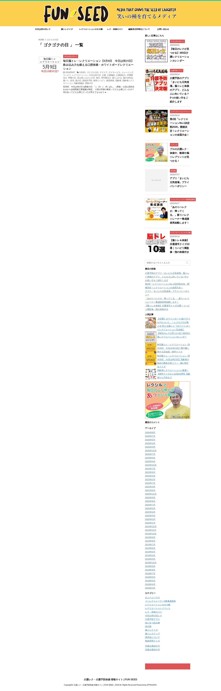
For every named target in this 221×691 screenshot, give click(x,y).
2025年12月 (151, 450)
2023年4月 (150, 476)
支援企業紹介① (152, 646)
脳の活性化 (128, 78)
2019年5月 (150, 552)
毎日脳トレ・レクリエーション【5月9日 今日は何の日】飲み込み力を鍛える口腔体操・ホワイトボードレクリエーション (98, 64)
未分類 (148, 626)
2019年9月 (150, 537)
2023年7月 (150, 468)
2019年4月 (150, 555)
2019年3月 (150, 559)
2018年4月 (150, 584)
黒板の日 (89, 83)
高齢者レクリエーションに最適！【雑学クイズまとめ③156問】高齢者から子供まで (173, 374)
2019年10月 (151, 534)
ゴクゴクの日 (92, 72)
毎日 (98, 78)
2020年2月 (150, 519)
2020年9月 (150, 497)
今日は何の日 (95, 75)
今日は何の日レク (43, 29)
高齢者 (118, 80)
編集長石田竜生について (139, 29)
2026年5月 (150, 440)
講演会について (152, 637)
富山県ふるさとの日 (86, 78)
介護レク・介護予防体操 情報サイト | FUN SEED (110, 679)
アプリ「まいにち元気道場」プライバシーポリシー (179, 182)
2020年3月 (150, 515)
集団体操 (110, 80)
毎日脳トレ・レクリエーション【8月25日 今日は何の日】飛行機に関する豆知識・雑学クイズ (173, 348)
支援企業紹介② (152, 649)
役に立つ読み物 (152, 623)
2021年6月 (150, 490)
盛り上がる (117, 78)
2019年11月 (150, 530)
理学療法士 (106, 78)
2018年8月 (150, 570)
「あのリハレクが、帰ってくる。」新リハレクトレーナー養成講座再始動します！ (179, 215)
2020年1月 (150, 523)
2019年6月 (150, 548)
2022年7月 (150, 483)
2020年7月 (150, 505)
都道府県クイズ (152, 641)
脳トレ (66, 80)
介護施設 (111, 75)
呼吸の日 (72, 78)
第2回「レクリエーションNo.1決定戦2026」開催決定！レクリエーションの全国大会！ (180, 127)
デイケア (103, 72)
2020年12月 (151, 494)
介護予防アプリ (152, 619)
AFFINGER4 (152, 685)
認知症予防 (87, 80)
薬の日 (78, 80)
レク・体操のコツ (115, 29)
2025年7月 (150, 454)
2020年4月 (150, 512)
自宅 (72, 80)
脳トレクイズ (67, 29)
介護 (104, 75)
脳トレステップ (152, 633)
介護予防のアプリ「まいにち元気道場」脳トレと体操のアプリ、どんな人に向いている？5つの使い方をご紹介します (179, 90)
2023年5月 (150, 472)
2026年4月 (150, 443)
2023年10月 (151, 465)
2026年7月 (150, 436)
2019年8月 (150, 541)
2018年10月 (151, 562)
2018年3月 (150, 588)
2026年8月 (150, 432)
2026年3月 (150, 447)
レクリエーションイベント (157, 608)
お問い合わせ (163, 29)
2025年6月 (150, 458)
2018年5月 (150, 581)
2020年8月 (150, 501)
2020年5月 (150, 508)
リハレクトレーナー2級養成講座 (160, 601)
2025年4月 (150, 461)
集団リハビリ (99, 80)
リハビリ (67, 75)
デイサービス (114, 72)
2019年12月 (151, 526)
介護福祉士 (121, 75)
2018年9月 (150, 566)
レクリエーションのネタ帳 (91, 29)
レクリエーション (80, 75)
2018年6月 (150, 577)
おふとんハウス (152, 597)
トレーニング (127, 72)
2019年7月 (150, 544)
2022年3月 (150, 487)
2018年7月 (150, 573)
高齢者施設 (79, 83)
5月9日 (83, 72)
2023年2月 (150, 479)
